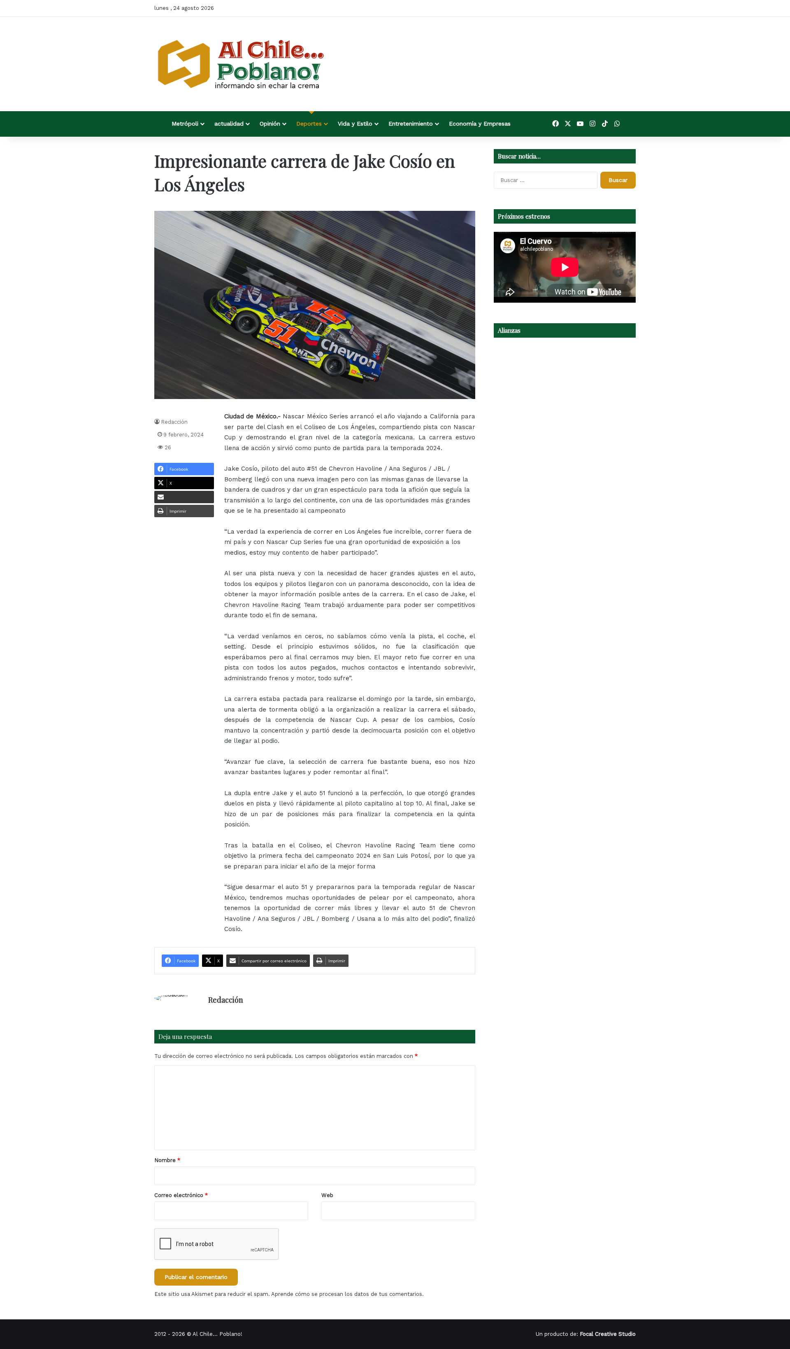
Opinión (270, 123)
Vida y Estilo (355, 123)
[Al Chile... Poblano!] (241, 64)
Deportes (309, 123)
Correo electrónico (181, 1195)
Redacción (174, 422)
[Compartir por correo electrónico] (184, 497)
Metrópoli (185, 123)
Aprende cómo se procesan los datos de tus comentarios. (347, 1294)
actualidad (229, 123)
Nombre (167, 1160)
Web (327, 1195)
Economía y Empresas (480, 123)
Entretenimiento (410, 123)
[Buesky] (629, 124)
